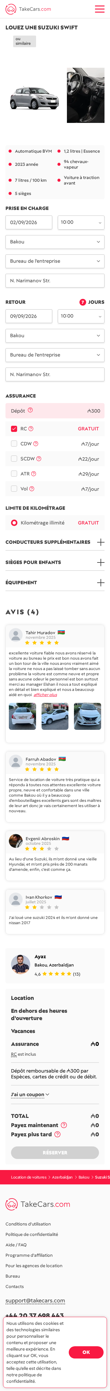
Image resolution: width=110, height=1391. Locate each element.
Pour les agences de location (34, 1265)
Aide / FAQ (16, 1244)
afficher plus (45, 694)
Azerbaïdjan (61, 965)
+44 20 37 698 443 (35, 1315)
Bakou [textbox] (17, 241)
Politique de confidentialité (32, 1234)
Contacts (15, 1286)
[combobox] (78, 222)
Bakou (41, 965)
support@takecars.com (35, 1301)
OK (86, 1352)
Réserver (55, 1152)
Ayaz (40, 956)
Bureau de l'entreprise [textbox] (35, 261)
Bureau (13, 1276)
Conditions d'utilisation (28, 1223)
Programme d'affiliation (29, 1255)
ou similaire (23, 41)
